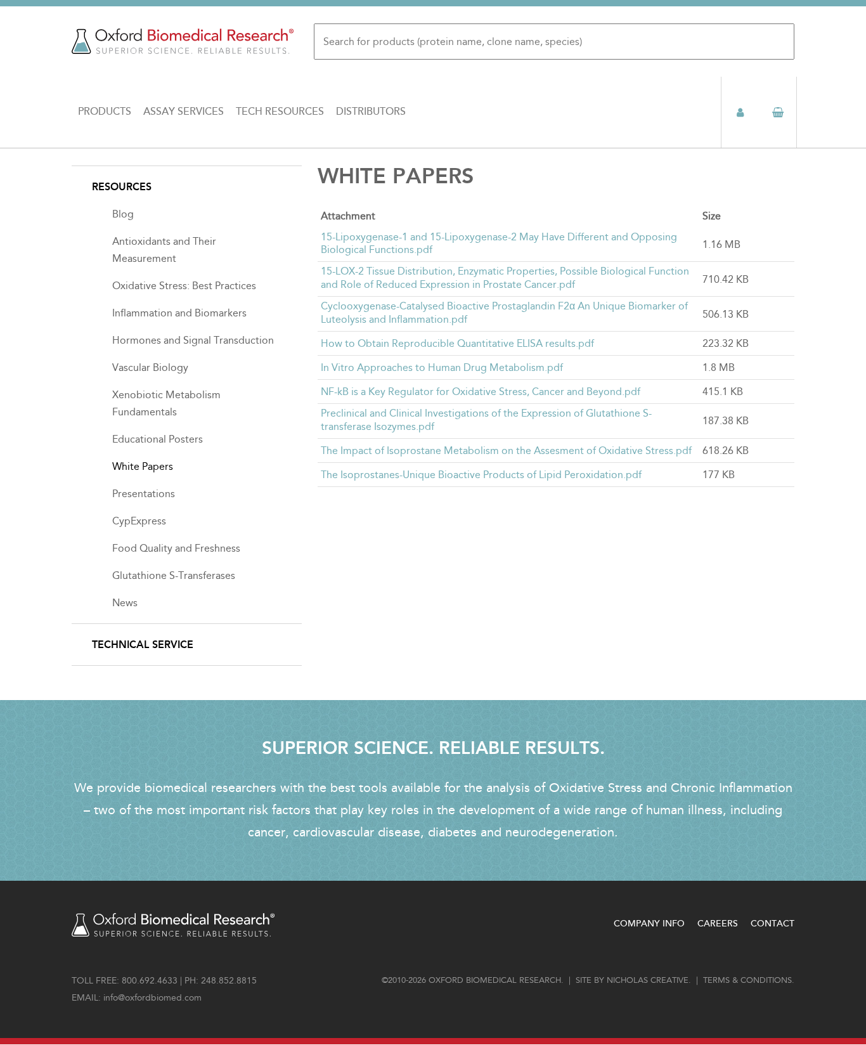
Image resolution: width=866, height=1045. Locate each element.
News (125, 603)
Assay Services (183, 111)
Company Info (649, 923)
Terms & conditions (747, 980)
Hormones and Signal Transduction (193, 340)
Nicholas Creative (647, 980)
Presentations (143, 494)
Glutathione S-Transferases (173, 575)
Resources (122, 187)
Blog (123, 214)
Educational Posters (157, 439)
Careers (717, 923)
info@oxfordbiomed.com (152, 997)
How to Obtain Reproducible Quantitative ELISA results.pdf (457, 343)
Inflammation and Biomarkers (179, 313)
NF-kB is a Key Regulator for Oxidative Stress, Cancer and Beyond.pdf (480, 392)
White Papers (142, 466)
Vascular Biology (150, 367)
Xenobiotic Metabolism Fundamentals (166, 403)
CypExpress (139, 521)
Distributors (371, 111)
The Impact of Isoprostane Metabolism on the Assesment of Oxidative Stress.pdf (506, 451)
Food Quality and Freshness (176, 548)
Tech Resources (280, 111)
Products (104, 111)
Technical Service (142, 645)
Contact (772, 923)
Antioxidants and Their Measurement (164, 249)
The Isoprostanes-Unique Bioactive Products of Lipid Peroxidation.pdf (481, 475)
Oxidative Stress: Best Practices (184, 286)
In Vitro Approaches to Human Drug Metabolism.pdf (442, 367)
